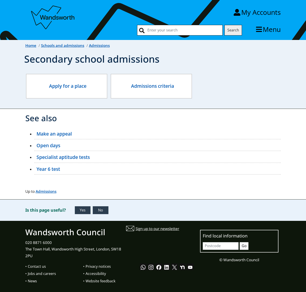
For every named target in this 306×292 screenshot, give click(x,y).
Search (233, 30)
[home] (53, 16)
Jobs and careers (42, 273)
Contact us (37, 266)
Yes (83, 210)
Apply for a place (67, 86)
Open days (48, 145)
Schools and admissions (62, 45)
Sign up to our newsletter (157, 228)
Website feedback (100, 281)
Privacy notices (98, 266)
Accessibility (96, 273)
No (100, 210)
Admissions (99, 45)
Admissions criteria (152, 86)
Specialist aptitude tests (63, 157)
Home (30, 45)
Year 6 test (48, 169)
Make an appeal (54, 134)
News (32, 281)
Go (244, 245)
